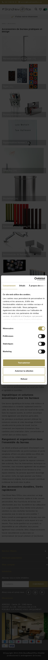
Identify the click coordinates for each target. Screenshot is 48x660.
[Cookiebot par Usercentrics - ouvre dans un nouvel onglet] (34, 279)
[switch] (41, 336)
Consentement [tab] (9, 286)
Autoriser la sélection (24, 371)
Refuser (24, 379)
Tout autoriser (24, 363)
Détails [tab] (22, 286)
